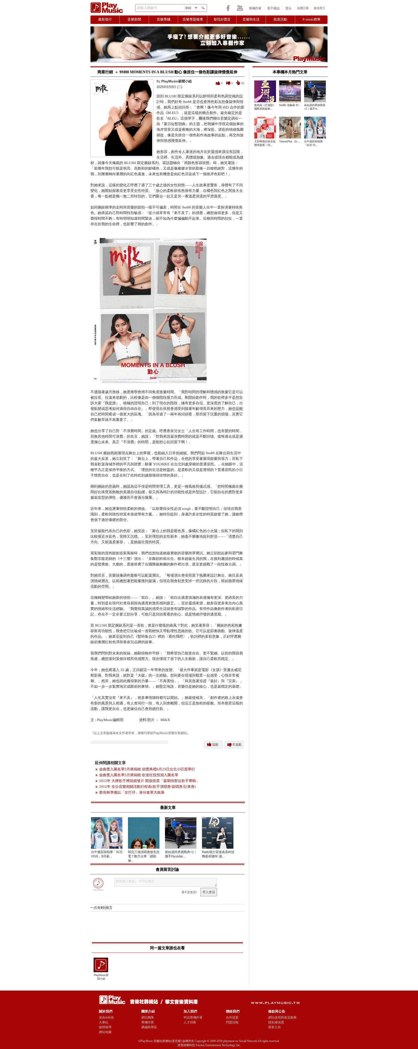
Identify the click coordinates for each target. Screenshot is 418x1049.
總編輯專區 (149, 1027)
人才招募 (190, 1022)
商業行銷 (105, 72)
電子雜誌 (273, 8)
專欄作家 (255, 8)
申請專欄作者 (193, 1017)
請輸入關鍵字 (147, 8)
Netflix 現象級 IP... (289, 105)
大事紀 (103, 1022)
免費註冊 (303, 8)
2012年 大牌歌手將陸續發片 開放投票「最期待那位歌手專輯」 (149, 781)
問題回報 (232, 1022)
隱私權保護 (276, 1022)
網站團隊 (147, 1017)
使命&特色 (106, 1017)
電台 (288, 8)
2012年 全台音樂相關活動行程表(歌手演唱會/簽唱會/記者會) (147, 787)
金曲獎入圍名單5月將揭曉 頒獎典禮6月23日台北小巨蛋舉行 (147, 769)
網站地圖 (105, 1032)
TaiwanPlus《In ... (289, 141)
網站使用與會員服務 (282, 1017)
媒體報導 (105, 1027)
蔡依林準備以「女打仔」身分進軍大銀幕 (131, 792)
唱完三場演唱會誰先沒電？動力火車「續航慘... (143, 856)
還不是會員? (189, 892)
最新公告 (274, 1027)
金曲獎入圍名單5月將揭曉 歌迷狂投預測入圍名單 (138, 775)
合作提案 (232, 1017)
